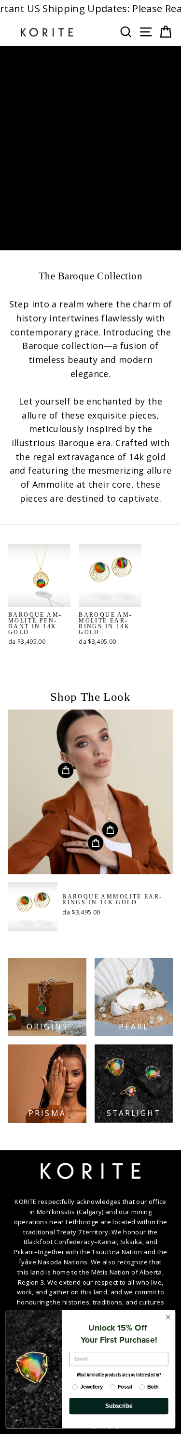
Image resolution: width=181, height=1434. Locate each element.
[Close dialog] (168, 1317)
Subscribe (118, 1406)
